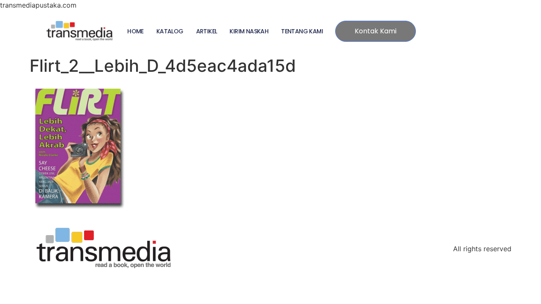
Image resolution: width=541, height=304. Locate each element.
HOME (135, 31)
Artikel (206, 31)
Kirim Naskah (249, 31)
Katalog (169, 31)
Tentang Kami (302, 31)
